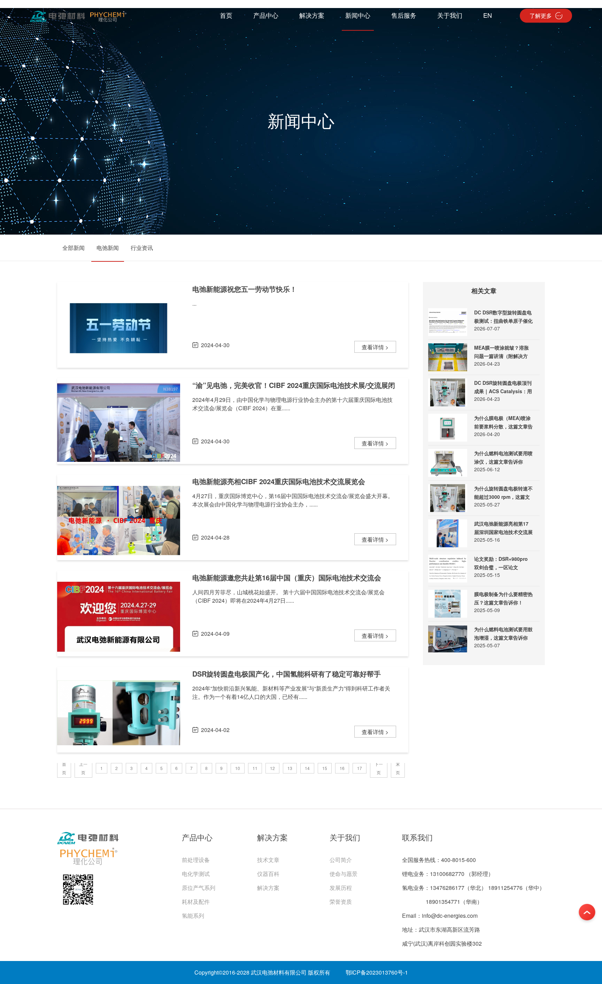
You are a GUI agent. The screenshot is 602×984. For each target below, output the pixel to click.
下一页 (379, 768)
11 (255, 768)
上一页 (83, 768)
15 (324, 768)
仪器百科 (268, 874)
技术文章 (268, 860)
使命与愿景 (343, 874)
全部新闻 (73, 248)
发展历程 (341, 888)
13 (289, 768)
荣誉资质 (341, 902)
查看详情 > (375, 347)
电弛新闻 (108, 248)
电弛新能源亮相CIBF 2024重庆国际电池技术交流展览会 (278, 481)
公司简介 (341, 860)
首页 (64, 768)
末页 (398, 768)
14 (307, 768)
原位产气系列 (198, 888)
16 (342, 768)
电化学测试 (196, 874)
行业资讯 (142, 248)
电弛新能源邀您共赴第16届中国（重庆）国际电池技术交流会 (286, 577)
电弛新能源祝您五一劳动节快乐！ (244, 289)
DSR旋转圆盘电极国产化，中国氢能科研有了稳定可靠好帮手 (286, 674)
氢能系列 (193, 915)
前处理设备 (196, 860)
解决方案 (268, 888)
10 (237, 768)
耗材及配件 (196, 902)
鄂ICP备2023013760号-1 (377, 972)
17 (359, 768)
